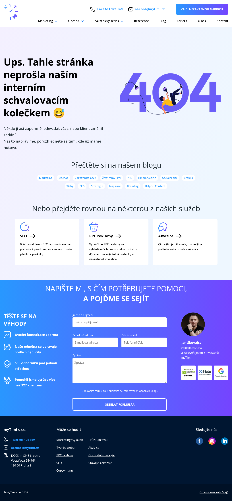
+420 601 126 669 (110, 9)
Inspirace (115, 186)
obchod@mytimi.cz (150, 9)
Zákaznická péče (85, 178)
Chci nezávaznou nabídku (202, 9)
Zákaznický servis (106, 21)
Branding (133, 186)
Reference (141, 21)
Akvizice (93, 448)
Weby (70, 186)
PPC (129, 178)
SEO (82, 186)
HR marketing (147, 178)
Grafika (188, 178)
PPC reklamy (64, 455)
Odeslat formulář (120, 405)
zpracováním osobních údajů (140, 391)
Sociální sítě (169, 178)
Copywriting (64, 470)
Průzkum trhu (97, 440)
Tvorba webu (65, 448)
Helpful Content (155, 186)
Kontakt (222, 21)
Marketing (45, 21)
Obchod (73, 21)
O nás (202, 21)
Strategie (97, 186)
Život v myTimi (111, 178)
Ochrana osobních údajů (214, 492)
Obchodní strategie (101, 455)
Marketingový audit (69, 440)
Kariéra (182, 21)
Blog (163, 21)
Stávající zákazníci (100, 463)
